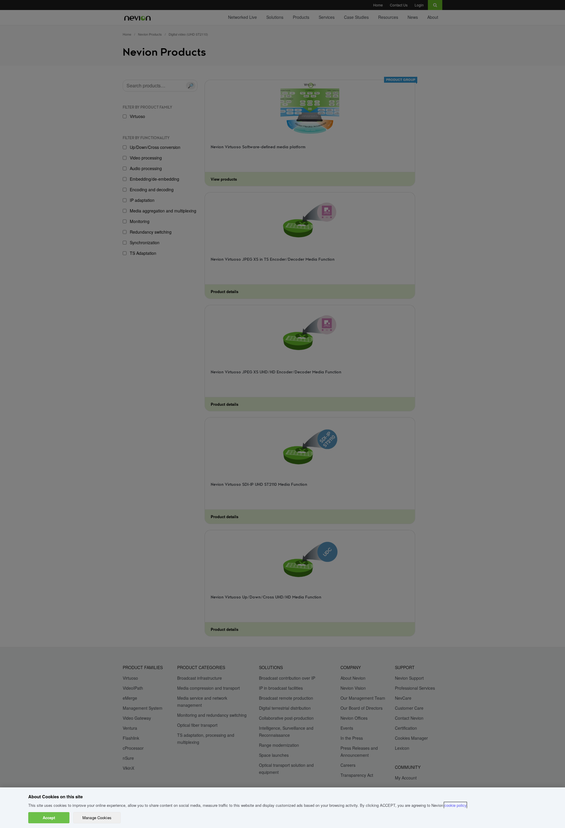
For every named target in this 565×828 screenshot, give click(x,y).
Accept (49, 817)
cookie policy (455, 805)
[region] (282, 807)
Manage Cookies (97, 817)
